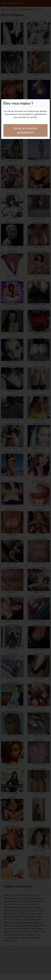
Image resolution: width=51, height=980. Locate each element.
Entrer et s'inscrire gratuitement (25, 130)
